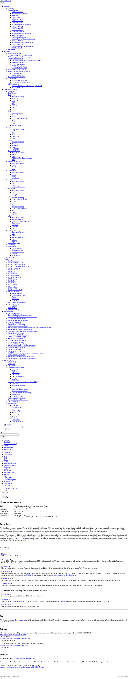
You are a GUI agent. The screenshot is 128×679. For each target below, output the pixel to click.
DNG (14, 124)
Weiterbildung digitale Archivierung (23, 39)
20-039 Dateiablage (14, 268)
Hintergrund (12, 246)
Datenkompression (18, 252)
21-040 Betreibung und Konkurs (18, 266)
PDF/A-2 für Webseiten (19, 208)
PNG (13, 122)
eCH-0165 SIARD (18, 87)
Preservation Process (18, 62)
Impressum (11, 257)
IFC (13, 234)
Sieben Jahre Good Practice (16, 355)
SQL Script (15, 178)
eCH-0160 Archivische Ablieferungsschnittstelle (27, 86)
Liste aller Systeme (18, 396)
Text (9, 95)
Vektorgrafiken (16, 125)
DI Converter (12, 365)
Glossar (14, 254)
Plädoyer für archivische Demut (18, 326)
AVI (13, 147)
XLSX (14, 154)
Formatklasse (5, 604)
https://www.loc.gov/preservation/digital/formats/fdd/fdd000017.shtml (22, 667)
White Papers (12, 78)
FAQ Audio (16, 373)
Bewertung (11, 244)
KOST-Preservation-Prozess (17, 340)
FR (8, 425)
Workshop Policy (17, 30)
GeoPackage (16, 223)
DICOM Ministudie (14, 313)
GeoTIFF (15, 226)
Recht (14, 297)
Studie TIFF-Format (14, 349)
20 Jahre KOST (17, 48)
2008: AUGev (12, 308)
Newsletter (11, 50)
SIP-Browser (16, 405)
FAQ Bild (15, 371)
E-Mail (10, 180)
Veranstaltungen (13, 10)
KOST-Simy (16, 411)
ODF (13, 107)
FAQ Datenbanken (18, 376)
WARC (14, 210)
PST (13, 192)
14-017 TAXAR (13, 284)
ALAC (14, 138)
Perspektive (4, 599)
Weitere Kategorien (14, 243)
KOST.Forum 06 (17, 17)
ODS (13, 156)
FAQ (13, 387)
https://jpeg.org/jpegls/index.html (64, 575)
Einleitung (11, 91)
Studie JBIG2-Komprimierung (17, 344)
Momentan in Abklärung (20, 391)
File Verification (13, 402)
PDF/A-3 (15, 109)
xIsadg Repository (18, 75)
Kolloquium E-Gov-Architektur (22, 33)
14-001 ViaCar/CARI (15, 290)
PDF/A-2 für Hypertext (19, 199)
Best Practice (5, 594)
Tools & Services (9, 360)
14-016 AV (11, 286)
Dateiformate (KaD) (10, 89)
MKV (14, 143)
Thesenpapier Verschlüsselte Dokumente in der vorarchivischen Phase (30, 328)
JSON (14, 167)
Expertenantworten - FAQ (16, 367)
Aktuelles (11, 8)
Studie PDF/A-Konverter (16, 333)
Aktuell (6, 6)
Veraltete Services (13, 418)
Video (10, 140)
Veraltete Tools (12, 403)
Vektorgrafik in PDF (18, 219)
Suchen (7, 429)
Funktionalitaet (5, 571)
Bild (9, 111)
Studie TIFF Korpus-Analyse (17, 337)
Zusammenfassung (18, 96)
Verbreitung (4, 566)
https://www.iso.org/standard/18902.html (13, 635)
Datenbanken (12, 170)
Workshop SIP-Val (18, 35)
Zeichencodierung (17, 250)
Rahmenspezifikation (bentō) (17, 69)
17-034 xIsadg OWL (14, 277)
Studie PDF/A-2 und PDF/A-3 (17, 351)
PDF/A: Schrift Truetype (20, 64)
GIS (9, 216)
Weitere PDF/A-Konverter (20, 335)
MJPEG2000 (16, 149)
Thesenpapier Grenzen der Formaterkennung (22, 346)
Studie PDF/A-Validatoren (16, 324)
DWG (14, 235)
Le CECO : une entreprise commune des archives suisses (26, 353)
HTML (14, 201)
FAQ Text (15, 369)
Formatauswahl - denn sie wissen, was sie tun (22, 317)
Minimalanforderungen (15, 53)
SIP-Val (14, 412)
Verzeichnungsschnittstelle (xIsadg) (19, 71)
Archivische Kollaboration (16, 347)
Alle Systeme (16, 394)
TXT (13, 104)
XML (14, 165)
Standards (7, 51)
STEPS (14, 241)
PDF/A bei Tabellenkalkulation (22, 158)
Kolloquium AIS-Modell (20, 13)
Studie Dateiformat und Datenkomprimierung (22, 358)
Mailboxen (11, 189)
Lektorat (14, 378)
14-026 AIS (11, 281)
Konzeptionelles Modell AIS (21, 80)
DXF (13, 239)
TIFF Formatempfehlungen (16, 77)
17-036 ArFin (12, 273)
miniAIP (14, 306)
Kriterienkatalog (17, 248)
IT (9, 425)
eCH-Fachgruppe (13, 84)
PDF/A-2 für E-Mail (18, 187)
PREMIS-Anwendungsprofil (21, 82)
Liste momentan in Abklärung (21, 393)
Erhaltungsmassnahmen (15, 59)
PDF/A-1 (15, 100)
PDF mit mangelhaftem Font (17, 318)
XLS (13, 160)
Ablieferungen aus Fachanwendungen (20, 57)
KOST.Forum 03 (17, 28)
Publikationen (8, 311)
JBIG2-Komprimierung (19, 66)
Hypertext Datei (13, 196)
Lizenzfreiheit (5, 559)
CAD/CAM (12, 230)
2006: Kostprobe (13, 309)
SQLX (14, 176)
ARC (13, 212)
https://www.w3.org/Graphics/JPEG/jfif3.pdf (14, 645)
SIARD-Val (16, 414)
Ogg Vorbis (15, 136)
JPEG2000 (15, 115)
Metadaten (15, 299)
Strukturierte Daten (14, 161)
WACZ (14, 214)
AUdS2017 (15, 15)
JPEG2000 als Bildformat (16, 342)
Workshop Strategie (18, 31)
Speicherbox (16, 420)
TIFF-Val (15, 416)
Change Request (17, 73)
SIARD (14, 174)
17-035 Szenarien (13, 275)
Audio (10, 127)
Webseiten (11, 205)
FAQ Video (15, 374)
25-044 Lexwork (13, 261)
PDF (13, 102)
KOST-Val (11, 364)
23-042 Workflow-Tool (15, 263)
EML (13, 183)
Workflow (15, 383)
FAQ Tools (15, 380)
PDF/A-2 (15, 98)
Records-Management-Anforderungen (20, 55)
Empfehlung (12, 93)
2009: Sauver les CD (14, 304)
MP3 (13, 133)
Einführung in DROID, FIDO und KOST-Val (22, 331)
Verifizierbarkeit (6, 589)
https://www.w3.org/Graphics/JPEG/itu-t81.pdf (15, 638)
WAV (14, 131)
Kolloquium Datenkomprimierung (23, 42)
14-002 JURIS (12, 288)
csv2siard (15, 409)
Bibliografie (16, 255)
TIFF (13, 120)
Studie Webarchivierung (15, 338)
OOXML (15, 105)
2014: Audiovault (13, 291)
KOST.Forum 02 (17, 41)
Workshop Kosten (17, 19)
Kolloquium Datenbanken (20, 37)
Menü (2, 3)
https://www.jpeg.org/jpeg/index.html (23, 658)
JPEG (14, 116)
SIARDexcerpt (17, 407)
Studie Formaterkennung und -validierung (21, 356)
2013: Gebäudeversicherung (17, 302)
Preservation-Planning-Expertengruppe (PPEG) (27, 60)
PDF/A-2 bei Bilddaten (19, 118)
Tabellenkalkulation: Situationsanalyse (20, 315)
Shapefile (15, 225)
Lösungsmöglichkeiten (19, 295)
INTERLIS (15, 228)
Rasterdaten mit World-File (20, 221)
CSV (13, 169)
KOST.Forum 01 (17, 44)
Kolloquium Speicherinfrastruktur (22, 46)
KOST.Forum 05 (17, 21)
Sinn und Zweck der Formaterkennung (20, 329)
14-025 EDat (12, 282)
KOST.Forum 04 (17, 26)
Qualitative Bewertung (15, 322)
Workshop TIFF (17, 22)
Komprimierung (20, 620)
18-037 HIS (12, 272)
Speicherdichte (5, 584)
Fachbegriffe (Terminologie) (17, 398)
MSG (14, 185)
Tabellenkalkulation (14, 151)
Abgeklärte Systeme (18, 385)
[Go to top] (1, 678)
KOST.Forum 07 (17, 12)
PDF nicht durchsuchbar (19, 68)
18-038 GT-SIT (13, 270)
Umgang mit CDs (17, 421)
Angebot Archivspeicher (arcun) (18, 400)
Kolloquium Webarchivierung (21, 24)
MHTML (15, 203)
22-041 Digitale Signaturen (16, 264)
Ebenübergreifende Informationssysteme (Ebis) (23, 382)
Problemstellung (17, 293)
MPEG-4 (15, 145)
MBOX (14, 194)
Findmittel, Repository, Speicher (18, 320)
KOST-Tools (12, 362)
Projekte (6, 259)
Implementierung (6, 578)
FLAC (14, 134)
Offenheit (4, 554)
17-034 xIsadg (12, 279)
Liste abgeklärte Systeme (20, 389)
